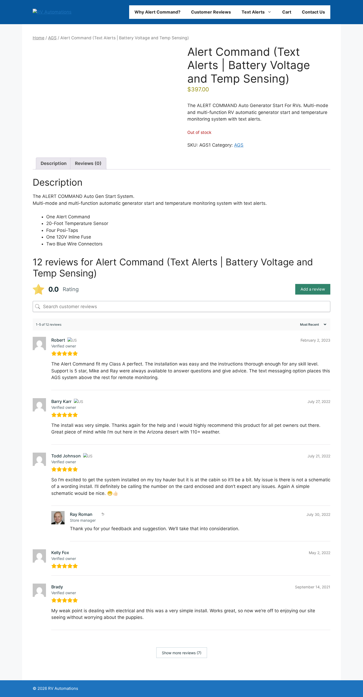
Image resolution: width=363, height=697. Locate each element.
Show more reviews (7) (181, 653)
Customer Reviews (211, 12)
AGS (52, 37)
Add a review (313, 289)
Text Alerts (253, 12)
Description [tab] (54, 163)
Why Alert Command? (157, 12)
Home (38, 37)
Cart (286, 12)
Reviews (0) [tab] (88, 163)
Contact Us (313, 12)
